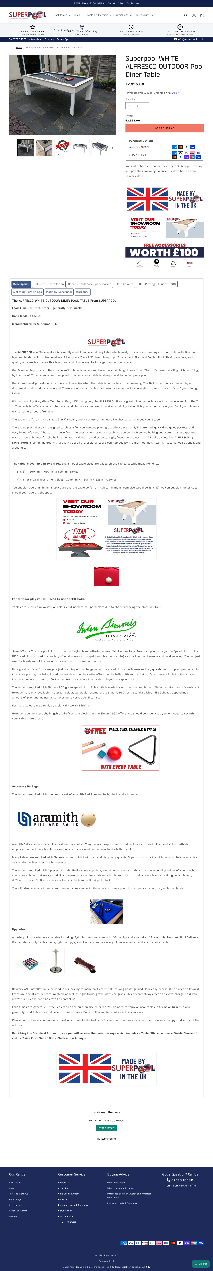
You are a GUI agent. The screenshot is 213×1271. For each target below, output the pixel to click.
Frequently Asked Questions (73, 1205)
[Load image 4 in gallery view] (81, 148)
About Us (63, 1188)
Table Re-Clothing (18, 1193)
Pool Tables (15, 1182)
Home (19, 47)
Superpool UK (111, 1255)
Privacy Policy (65, 1216)
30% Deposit (140, 147)
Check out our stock (131, 34)
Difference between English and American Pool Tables (129, 1195)
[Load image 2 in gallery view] (44, 148)
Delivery (62, 1199)
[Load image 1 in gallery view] (25, 148)
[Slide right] (112, 148)
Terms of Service (67, 1222)
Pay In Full (139, 155)
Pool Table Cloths (116, 1182)
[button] (62, 15)
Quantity (130, 99)
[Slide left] (12, 148)
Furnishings (15, 1199)
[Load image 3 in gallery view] (62, 148)
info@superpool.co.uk (190, 39)
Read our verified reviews (33, 34)
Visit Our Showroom (68, 1193)
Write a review (106, 1128)
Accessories (15, 1205)
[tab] (21, 284)
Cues (11, 1188)
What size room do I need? (121, 1188)
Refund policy (65, 1210)
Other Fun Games (18, 1210)
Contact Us (15, 1216)
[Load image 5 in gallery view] (99, 148)
